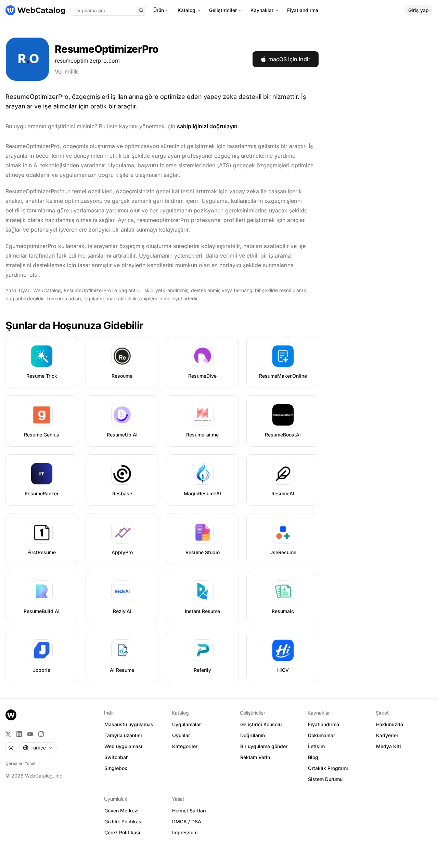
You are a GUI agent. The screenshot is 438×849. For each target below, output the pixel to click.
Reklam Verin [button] (255, 757)
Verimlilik (66, 71)
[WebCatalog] (10, 714)
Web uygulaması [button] (123, 746)
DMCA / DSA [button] (186, 821)
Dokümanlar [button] (321, 735)
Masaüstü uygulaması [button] (129, 724)
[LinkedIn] (19, 734)
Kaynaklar (261, 10)
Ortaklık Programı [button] (328, 768)
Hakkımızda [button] (389, 724)
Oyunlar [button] (181, 735)
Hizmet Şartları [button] (189, 810)
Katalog (186, 10)
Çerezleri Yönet (20, 763)
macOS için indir (289, 59)
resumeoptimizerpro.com (87, 60)
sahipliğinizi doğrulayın (207, 126)
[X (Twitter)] (8, 734)
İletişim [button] (316, 746)
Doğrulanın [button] (252, 735)
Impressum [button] (184, 832)
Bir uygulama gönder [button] (263, 746)
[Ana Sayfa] (35, 10)
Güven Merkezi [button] (121, 810)
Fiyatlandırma (302, 10)
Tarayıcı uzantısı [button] (123, 735)
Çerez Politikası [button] (122, 832)
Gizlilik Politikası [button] (123, 821)
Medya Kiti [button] (388, 746)
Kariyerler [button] (387, 735)
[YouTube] (30, 734)
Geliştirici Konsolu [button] (261, 724)
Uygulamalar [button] (186, 724)
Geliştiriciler (223, 10)
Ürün (158, 10)
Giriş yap (418, 10)
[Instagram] (41, 734)
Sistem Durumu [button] (325, 779)
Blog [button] (313, 757)
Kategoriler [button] (184, 746)
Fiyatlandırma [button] (323, 724)
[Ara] (141, 10)
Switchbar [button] (116, 757)
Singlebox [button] (115, 768)
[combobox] (37, 747)
